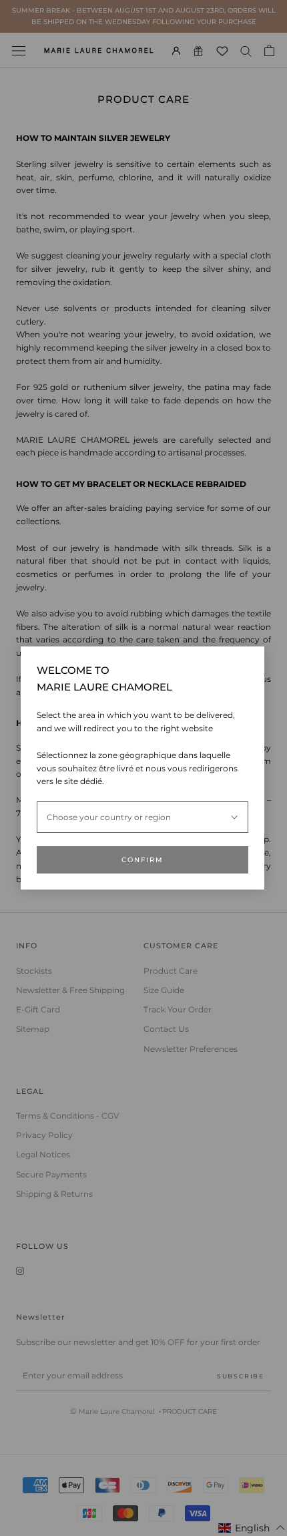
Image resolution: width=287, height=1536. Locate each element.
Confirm (142, 859)
